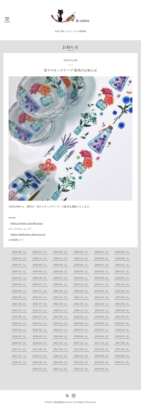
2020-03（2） (122, 317)
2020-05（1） (81, 317)
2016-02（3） (102, 362)
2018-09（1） (40, 336)
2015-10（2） (81, 369)
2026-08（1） (19, 252)
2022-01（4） (40, 297)
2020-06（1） (60, 317)
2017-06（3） (40, 349)
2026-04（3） (102, 252)
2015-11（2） (60, 369)
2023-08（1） (40, 278)
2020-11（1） (81, 310)
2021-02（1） (19, 310)
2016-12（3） (40, 356)
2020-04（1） (102, 317)
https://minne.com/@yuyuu (26, 223)
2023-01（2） (60, 284)
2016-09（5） (102, 356)
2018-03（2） (122, 336)
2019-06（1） (19, 330)
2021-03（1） (122, 304)
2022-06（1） (60, 291)
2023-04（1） (122, 278)
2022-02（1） (19, 297)
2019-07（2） (122, 323)
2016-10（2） (81, 356)
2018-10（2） (19, 336)
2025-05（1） (40, 265)
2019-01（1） (102, 330)
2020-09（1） (122, 310)
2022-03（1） (122, 291)
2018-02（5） (19, 343)
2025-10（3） (81, 258)
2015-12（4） (40, 369)
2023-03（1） (19, 284)
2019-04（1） (60, 330)
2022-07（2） (40, 291)
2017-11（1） (81, 343)
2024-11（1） (19, 271)
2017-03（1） (102, 349)
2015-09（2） (102, 369)
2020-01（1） (40, 323)
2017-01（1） (19, 356)
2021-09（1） (122, 297)
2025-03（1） (81, 265)
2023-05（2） (102, 278)
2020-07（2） (40, 317)
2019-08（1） (102, 323)
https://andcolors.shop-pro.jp (28, 234)
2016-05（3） (60, 362)
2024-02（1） (122, 271)
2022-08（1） (19, 291)
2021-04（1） (102, 304)
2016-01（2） (122, 362)
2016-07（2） (19, 362)
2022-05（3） (81, 291)
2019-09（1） (81, 323)
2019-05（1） (40, 330)
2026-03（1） (122, 252)
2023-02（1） (40, 284)
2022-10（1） (122, 284)
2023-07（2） (60, 278)
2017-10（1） (102, 343)
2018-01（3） (40, 343)
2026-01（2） (19, 258)
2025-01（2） (102, 265)
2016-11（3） (60, 356)
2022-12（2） (81, 284)
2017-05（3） (60, 349)
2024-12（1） (122, 265)
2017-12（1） (60, 343)
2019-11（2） (60, 323)
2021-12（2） (60, 297)
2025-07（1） (19, 265)
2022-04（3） (102, 291)
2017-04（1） (81, 349)
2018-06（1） (81, 336)
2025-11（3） (60, 258)
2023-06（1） (81, 278)
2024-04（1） (81, 271)
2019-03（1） (81, 330)
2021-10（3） (102, 297)
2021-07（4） (40, 304)
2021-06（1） (60, 304)
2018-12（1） (122, 330)
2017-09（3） (122, 343)
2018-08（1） (60, 336)
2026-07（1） (40, 252)
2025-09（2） (102, 258)
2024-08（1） (40, 271)
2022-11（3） (102, 284)
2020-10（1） (102, 310)
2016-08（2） (122, 356)
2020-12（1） (60, 310)
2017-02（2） (122, 349)
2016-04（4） (81, 362)
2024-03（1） (102, 271)
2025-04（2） (60, 265)
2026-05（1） (81, 252)
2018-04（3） (102, 336)
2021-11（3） (81, 297)
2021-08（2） (19, 304)
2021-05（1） (81, 304)
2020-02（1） (19, 323)
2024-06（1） (60, 271)
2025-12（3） (40, 258)
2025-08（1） (122, 258)
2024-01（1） (19, 278)
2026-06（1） (60, 252)
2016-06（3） (40, 362)
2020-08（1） (19, 317)
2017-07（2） (19, 349)
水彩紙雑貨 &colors (63, 402)
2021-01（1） (40, 310)
